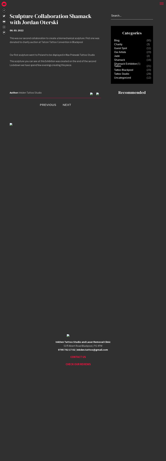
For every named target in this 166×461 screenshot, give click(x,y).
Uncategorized (122, 77)
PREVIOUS (48, 104)
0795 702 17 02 (66, 349)
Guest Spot (120, 48)
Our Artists (120, 52)
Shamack (119, 60)
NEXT (67, 104)
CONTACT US (78, 357)
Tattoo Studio (121, 73)
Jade (117, 56)
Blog (116, 40)
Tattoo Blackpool (123, 70)
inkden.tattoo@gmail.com (92, 349)
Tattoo (117, 66)
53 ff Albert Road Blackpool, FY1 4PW (83, 346)
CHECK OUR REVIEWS (78, 364)
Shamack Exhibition (125, 63)
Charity (118, 44)
